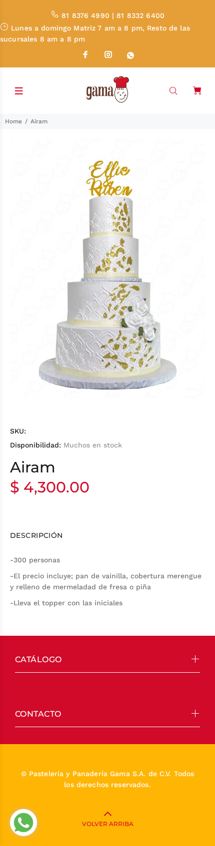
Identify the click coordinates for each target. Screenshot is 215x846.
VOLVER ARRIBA (108, 824)
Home (13, 121)
